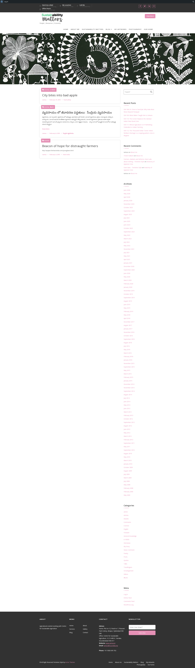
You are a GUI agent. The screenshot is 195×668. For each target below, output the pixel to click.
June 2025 (127, 221)
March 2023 (128, 239)
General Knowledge (130, 536)
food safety (67, 100)
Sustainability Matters (92, 29)
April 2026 (127, 197)
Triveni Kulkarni (129, 156)
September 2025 (129, 211)
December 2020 (129, 266)
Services (72, 629)
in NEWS (52, 90)
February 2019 (128, 311)
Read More (45, 129)
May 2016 (127, 350)
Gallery (85, 629)
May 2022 (127, 246)
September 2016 (129, 339)
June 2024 (127, 225)
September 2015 (129, 367)
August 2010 (128, 453)
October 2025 (128, 207)
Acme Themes (70, 662)
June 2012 (127, 429)
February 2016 (128, 356)
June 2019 (127, 304)
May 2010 (127, 457)
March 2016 (128, 353)
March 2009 (128, 478)
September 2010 (129, 450)
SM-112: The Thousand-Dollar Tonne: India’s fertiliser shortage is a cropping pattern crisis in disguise (139, 133)
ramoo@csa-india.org (111, 646)
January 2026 (128, 201)
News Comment (129, 550)
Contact (85, 632)
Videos (126, 574)
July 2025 (127, 218)
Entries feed (128, 598)
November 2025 (129, 204)
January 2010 (128, 464)
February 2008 (128, 488)
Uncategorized (128, 571)
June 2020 (127, 273)
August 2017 (128, 325)
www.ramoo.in (110, 643)
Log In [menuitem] (6, 1)
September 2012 (129, 422)
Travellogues (128, 567)
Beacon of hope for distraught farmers (70, 146)
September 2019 (129, 298)
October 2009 (128, 467)
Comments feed (129, 601)
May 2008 (127, 485)
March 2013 (128, 412)
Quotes (126, 560)
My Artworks (120, 29)
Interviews (127, 543)
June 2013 (127, 408)
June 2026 (127, 190)
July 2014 (127, 398)
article (126, 512)
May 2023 (127, 235)
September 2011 (129, 443)
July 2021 (127, 252)
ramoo (44, 100)
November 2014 (129, 388)
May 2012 (127, 433)
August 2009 (128, 471)
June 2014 (127, 401)
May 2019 (127, 308)
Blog (108, 29)
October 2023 (128, 228)
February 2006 (128, 492)
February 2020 (128, 284)
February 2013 (128, 415)
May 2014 (127, 405)
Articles (46, 90)
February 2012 (128, 440)
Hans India (66, 154)
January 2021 (128, 263)
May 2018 (127, 315)
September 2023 (129, 232)
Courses (126, 526)
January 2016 (128, 360)
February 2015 (128, 377)
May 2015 (127, 370)
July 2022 (127, 242)
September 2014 (129, 391)
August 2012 (128, 426)
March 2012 (128, 436)
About (85, 626)
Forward (126, 533)
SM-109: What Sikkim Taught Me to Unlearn (138, 115)
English (126, 529)
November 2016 (129, 332)
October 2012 (128, 419)
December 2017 (129, 322)
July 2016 (127, 346)
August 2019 (128, 301)
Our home (148, 29)
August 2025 (128, 214)
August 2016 (128, 343)
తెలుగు (52, 107)
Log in (126, 594)
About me (75, 29)
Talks (125, 564)
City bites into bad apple (59, 95)
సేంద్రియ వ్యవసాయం (68, 133)
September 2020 (129, 270)
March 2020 (128, 280)
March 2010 (128, 460)
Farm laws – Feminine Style (133, 167)
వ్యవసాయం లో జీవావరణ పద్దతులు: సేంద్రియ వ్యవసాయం (77, 112)
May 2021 (127, 256)
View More (150, 16)
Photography (135, 29)
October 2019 (128, 294)
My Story (127, 546)
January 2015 (128, 381)
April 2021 (127, 259)
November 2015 (129, 363)
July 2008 (127, 481)
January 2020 (128, 287)
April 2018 (127, 318)
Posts (125, 557)
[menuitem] (2, 1)
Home (65, 29)
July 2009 (127, 474)
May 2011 (127, 447)
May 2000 (127, 495)
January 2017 (128, 329)
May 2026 (127, 194)
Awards (126, 519)
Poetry (126, 553)
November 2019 (129, 291)
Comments (127, 522)
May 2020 (127, 277)
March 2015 (128, 374)
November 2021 (129, 249)
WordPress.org (128, 605)
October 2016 (128, 336)
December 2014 (129, 384)
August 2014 (128, 395)
